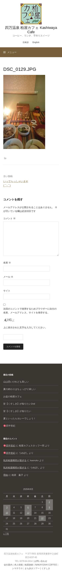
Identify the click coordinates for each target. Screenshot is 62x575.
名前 (7, 262)
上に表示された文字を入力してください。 (25, 327)
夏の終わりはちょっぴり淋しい (19, 389)
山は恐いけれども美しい (16, 381)
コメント (9, 218)
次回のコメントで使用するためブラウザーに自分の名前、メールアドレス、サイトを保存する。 (30, 310)
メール (8, 276)
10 (7, 513)
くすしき (45, 568)
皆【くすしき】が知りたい (17, 411)
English (36, 42)
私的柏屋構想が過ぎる (14, 460)
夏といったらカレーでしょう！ (19, 418)
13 (28, 513)
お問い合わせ (40, 561)
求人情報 (18, 565)
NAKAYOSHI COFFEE (46, 565)
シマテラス (17, 568)
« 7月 (6, 533)
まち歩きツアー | (33, 568)
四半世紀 (10, 425)
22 (42, 518)
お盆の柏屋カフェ (12, 396)
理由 (5, 475)
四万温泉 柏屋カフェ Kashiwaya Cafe (31, 30)
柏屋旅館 (29, 565)
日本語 (26, 42)
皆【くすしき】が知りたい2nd (19, 403)
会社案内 (8, 565)
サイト (6, 290)
